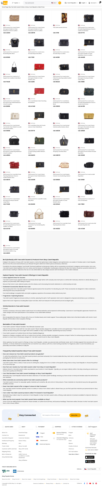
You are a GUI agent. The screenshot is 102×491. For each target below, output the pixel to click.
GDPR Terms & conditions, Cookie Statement (24, 455)
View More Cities (73, 454)
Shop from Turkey (74, 479)
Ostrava (71, 438)
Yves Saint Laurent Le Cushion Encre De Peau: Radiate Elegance (23, 333)
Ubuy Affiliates (23, 460)
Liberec (71, 443)
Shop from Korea (51, 479)
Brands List (22, 435)
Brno (70, 435)
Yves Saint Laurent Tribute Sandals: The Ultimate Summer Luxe (23, 327)
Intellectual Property (8, 440)
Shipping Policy (6, 451)
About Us (4, 432)
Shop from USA (6, 479)
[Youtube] (90, 483)
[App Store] (90, 458)
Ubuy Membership (7, 457)
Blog (20, 451)
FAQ (20, 443)
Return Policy (22, 440)
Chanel (5, 308)
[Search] (59, 3)
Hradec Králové (73, 446)
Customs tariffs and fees (9, 449)
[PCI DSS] (5, 471)
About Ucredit (23, 446)
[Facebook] (84, 483)
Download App (23, 432)
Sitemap (4, 443)
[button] (71, 3)
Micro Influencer (6, 454)
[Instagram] (87, 483)
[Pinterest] (96, 483)
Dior (4, 315)
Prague (71, 432)
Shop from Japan (26, 479)
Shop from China (63, 479)
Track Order (5, 446)
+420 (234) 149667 (92, 450)
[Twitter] (93, 483)
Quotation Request (7, 438)
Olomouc (71, 449)
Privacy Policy (49, 483)
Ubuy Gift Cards (23, 449)
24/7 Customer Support (93, 435)
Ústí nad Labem (73, 451)
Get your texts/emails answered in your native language (93, 441)
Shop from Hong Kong (39, 479)
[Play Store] (90, 462)
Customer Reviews (24, 438)
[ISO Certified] (17, 471)
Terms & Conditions (38, 483)
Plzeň (70, 440)
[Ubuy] (4, 3)
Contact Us (5, 435)
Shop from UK (15, 479)
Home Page (5, 7)
